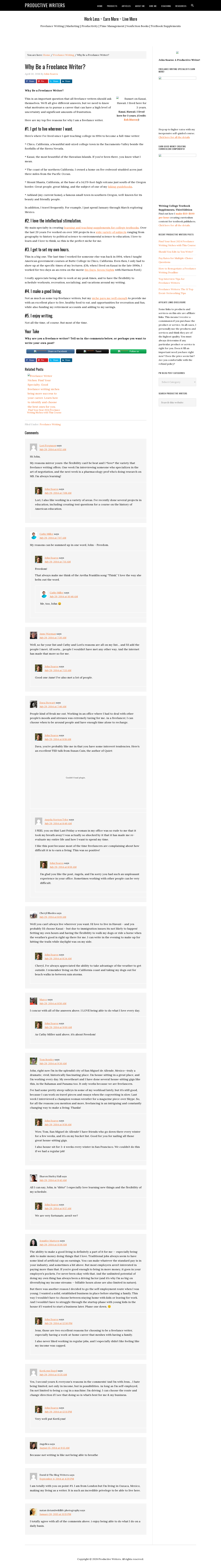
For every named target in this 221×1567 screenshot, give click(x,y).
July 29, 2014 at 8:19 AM (53, 916)
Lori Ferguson (48, 445)
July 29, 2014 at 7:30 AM (53, 637)
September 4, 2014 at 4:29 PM (57, 1478)
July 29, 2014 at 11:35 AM (53, 1374)
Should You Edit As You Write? (176, 251)
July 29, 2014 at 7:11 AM (58, 561)
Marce (43, 999)
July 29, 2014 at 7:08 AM (58, 492)
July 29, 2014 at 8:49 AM (58, 823)
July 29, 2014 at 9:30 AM (53, 1063)
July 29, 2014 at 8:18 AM (58, 739)
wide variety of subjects (111, 232)
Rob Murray (131, 119)
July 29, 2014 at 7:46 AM (53, 706)
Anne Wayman (48, 633)
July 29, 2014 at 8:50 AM (53, 1003)
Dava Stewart (47, 702)
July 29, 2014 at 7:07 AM (53, 537)
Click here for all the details (174, 137)
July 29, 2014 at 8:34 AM (58, 958)
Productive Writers (45, 5)
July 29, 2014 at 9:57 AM (58, 1208)
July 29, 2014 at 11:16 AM (53, 1244)
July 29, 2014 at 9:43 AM (53, 1180)
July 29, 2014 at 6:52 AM (53, 449)
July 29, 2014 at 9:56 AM (58, 1124)
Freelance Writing (50, 424)
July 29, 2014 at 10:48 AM (64, 596)
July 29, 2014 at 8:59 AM (63, 866)
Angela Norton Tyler (56, 819)
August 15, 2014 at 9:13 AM (54, 1447)
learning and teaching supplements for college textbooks (101, 227)
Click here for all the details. (174, 225)
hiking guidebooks (120, 186)
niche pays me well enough (109, 298)
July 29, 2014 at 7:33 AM (58, 670)
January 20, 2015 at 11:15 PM (55, 1514)
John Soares (51, 489)
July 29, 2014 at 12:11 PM (58, 1411)
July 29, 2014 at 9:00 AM (58, 1027)
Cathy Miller (46, 533)
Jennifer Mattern (49, 1240)
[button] (192, 5)
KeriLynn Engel (48, 1370)
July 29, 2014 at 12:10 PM (58, 1323)
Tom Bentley (47, 1059)
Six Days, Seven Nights (99, 270)
